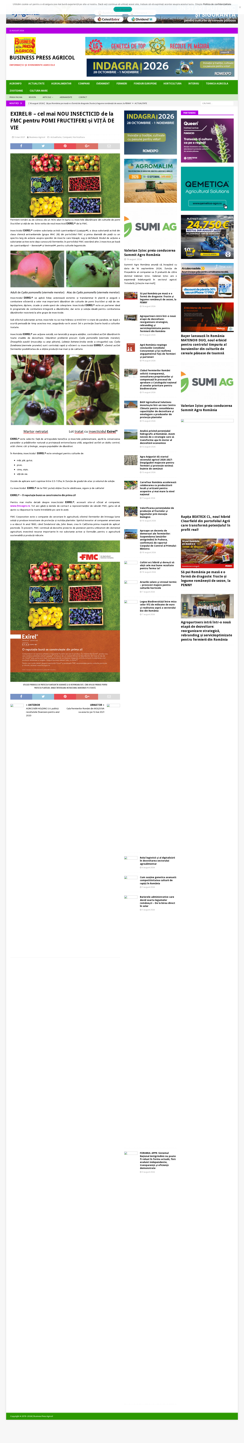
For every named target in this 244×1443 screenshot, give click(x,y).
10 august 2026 (149, 520)
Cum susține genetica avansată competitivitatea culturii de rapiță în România (158, 880)
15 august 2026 (148, 334)
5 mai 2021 (20, 137)
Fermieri (122, 83)
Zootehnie (16, 91)
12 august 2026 (148, 446)
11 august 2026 (148, 498)
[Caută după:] (217, 103)
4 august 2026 (148, 1171)
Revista (32, 97)
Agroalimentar (61, 83)
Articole (47, 97)
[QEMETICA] (207, 209)
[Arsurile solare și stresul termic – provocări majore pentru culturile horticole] (130, 585)
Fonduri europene (145, 83)
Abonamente (66, 97)
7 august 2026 (148, 591)
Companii (84, 83)
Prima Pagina (15, 97)
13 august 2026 (148, 392)
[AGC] (207, 257)
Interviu (193, 83)
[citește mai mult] (145, 283)
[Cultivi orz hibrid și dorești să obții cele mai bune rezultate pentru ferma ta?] (130, 565)
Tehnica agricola (217, 83)
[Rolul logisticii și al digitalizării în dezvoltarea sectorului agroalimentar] (130, 860)
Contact (83, 97)
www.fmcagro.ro (20, 506)
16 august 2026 (148, 306)
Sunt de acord (122, 9)
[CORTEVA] (207, 160)
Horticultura (172, 83)
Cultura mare (39, 91)
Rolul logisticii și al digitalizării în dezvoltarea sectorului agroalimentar (157, 860)
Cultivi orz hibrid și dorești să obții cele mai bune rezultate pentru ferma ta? (157, 565)
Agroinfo (15, 83)
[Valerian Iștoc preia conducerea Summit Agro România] (150, 227)
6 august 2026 (148, 867)
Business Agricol (37, 137)
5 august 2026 (148, 887)
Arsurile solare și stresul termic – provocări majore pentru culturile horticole (158, 585)
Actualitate (36, 83)
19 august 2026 (134, 259)
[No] (240, 7)
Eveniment (103, 83)
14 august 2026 (148, 360)
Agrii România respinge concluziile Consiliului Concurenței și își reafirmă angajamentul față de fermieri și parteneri (158, 351)
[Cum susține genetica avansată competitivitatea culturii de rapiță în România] (130, 879)
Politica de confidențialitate (217, 4)
